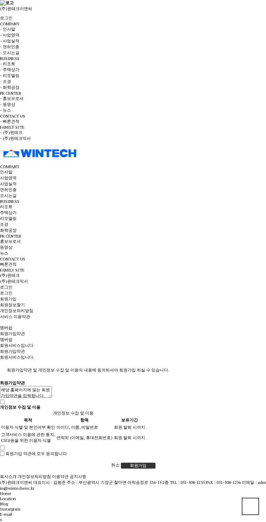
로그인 (6, 17)
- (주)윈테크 (11, 132)
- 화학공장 (9, 87)
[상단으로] (250, 506)
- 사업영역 (9, 34)
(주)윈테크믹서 (14, 281)
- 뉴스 (5, 110)
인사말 (6, 171)
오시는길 (8, 195)
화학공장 (8, 230)
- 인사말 (7, 29)
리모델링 (8, 218)
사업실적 (8, 183)
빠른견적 (8, 264)
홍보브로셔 (10, 241)
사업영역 (8, 177)
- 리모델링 (9, 75)
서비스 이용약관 (15, 316)
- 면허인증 (9, 46)
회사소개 (8, 476)
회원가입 (8, 298)
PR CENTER (10, 236)
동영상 (6, 247)
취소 (115, 465)
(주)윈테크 (10, 275)
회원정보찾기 (12, 304)
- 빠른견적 (9, 121)
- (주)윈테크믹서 (15, 138)
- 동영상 (7, 104)
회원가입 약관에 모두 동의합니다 (36, 453)
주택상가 (8, 212)
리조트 (6, 206)
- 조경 (5, 81)
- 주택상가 (9, 69)
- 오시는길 (9, 52)
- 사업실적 (9, 40)
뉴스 (4, 253)
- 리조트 (7, 63)
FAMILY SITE (12, 270)
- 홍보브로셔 (12, 98)
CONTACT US (12, 259)
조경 (4, 224)
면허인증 (8, 189)
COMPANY (9, 166)
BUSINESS (9, 201)
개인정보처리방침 (16, 310)
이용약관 (60, 476)
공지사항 (78, 476)
